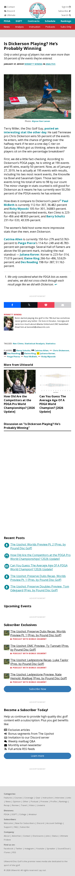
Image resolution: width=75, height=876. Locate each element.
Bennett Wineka (33, 64)
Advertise (16, 836)
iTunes (7, 852)
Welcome (8, 823)
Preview (44, 801)
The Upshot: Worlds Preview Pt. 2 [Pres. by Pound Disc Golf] (38, 546)
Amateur (33, 814)
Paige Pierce (27, 243)
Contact (10, 6)
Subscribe (63, 11)
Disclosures (38, 836)
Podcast (34, 801)
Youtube (40, 848)
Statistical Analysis (35, 343)
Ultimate (10, 15)
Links (68, 797)
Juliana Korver (29, 254)
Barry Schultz (55, 216)
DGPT (19, 21)
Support (8, 827)
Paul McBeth (30, 356)
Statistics (50, 343)
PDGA (7, 21)
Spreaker (51, 848)
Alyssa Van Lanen (41, 121)
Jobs (48, 836)
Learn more (37, 755)
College (22, 814)
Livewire (41, 805)
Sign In (65, 6)
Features (8, 797)
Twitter (19, 848)
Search (65, 15)
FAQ (16, 827)
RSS (14, 852)
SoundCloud (63, 848)
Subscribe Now (37, 689)
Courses (18, 797)
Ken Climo (18, 343)
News (7, 26)
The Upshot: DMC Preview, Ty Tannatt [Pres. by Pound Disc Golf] (39, 648)
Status (55, 836)
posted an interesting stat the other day (31, 130)
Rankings (66, 21)
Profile (53, 801)
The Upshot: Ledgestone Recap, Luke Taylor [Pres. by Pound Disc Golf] (39, 662)
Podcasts (50, 26)
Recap (7, 805)
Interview (59, 797)
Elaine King (32, 258)
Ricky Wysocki (19, 209)
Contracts (33, 21)
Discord (10, 11)
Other (25, 801)
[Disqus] (37, 480)
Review (15, 805)
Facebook (8, 848)
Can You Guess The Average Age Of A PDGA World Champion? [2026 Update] (39, 567)
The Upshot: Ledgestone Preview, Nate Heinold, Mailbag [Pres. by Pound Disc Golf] (38, 676)
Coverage (28, 797)
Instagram (29, 848)
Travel (24, 805)
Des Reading (29, 262)
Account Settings (54, 823)
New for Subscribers (25, 823)
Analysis (19, 26)
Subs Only (66, 26)
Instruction (34, 26)
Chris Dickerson (61, 350)
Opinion (17, 801)
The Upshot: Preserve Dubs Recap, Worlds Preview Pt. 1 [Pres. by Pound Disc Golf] (38, 578)
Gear (38, 797)
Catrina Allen (13, 239)
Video (32, 805)
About (7, 836)
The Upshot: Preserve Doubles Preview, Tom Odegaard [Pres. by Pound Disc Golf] (39, 588)
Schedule (50, 21)
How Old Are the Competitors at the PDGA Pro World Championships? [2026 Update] (40, 557)
